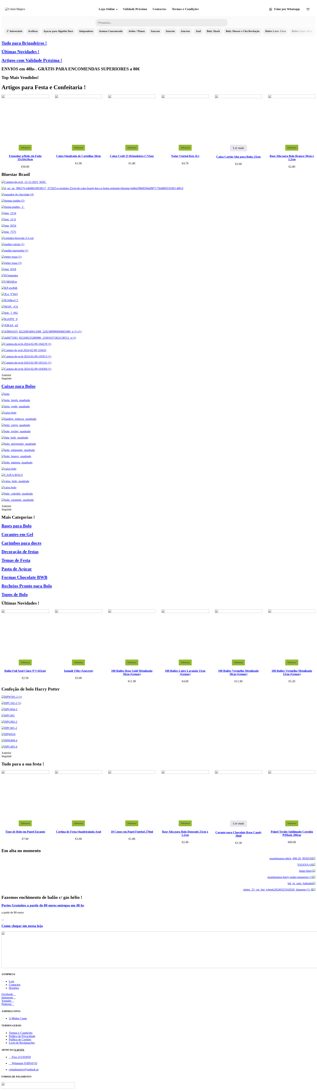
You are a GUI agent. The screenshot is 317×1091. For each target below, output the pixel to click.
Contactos (159, 9)
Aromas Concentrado (111, 31)
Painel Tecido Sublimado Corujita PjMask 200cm (292, 833)
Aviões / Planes (136, 31)
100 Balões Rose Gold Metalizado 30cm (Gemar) (131, 672)
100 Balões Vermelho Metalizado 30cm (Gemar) (238, 672)
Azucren (155, 31)
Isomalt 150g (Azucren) (78, 670)
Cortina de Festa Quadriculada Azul (78, 831)
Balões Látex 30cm (302, 31)
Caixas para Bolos (18, 386)
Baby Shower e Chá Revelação (242, 31)
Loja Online (107, 9)
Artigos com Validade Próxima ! (31, 60)
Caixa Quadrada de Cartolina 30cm (78, 156)
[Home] (15, 9)
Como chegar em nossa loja (22, 926)
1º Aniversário (14, 31)
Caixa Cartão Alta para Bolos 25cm (238, 156)
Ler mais (238, 147)
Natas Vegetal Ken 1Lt (185, 156)
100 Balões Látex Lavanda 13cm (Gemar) (185, 672)
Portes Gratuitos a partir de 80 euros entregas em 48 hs (42, 905)
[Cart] (308, 9)
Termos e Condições (185, 9)
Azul (198, 31)
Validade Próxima (135, 9)
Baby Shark (213, 31)
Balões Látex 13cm (275, 31)
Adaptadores (86, 31)
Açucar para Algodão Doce (58, 31)
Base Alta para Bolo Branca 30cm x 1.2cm (292, 157)
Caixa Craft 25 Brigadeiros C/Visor (132, 156)
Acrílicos (33, 31)
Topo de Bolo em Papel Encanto (25, 831)
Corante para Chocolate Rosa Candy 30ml (238, 834)
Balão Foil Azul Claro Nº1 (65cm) (25, 670)
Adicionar (25, 147)
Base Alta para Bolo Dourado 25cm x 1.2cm (185, 833)
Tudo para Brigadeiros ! (24, 43)
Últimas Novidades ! (20, 51)
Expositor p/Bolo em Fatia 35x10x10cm (25, 157)
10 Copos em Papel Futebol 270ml (132, 831)
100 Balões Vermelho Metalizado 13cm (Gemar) (292, 672)
